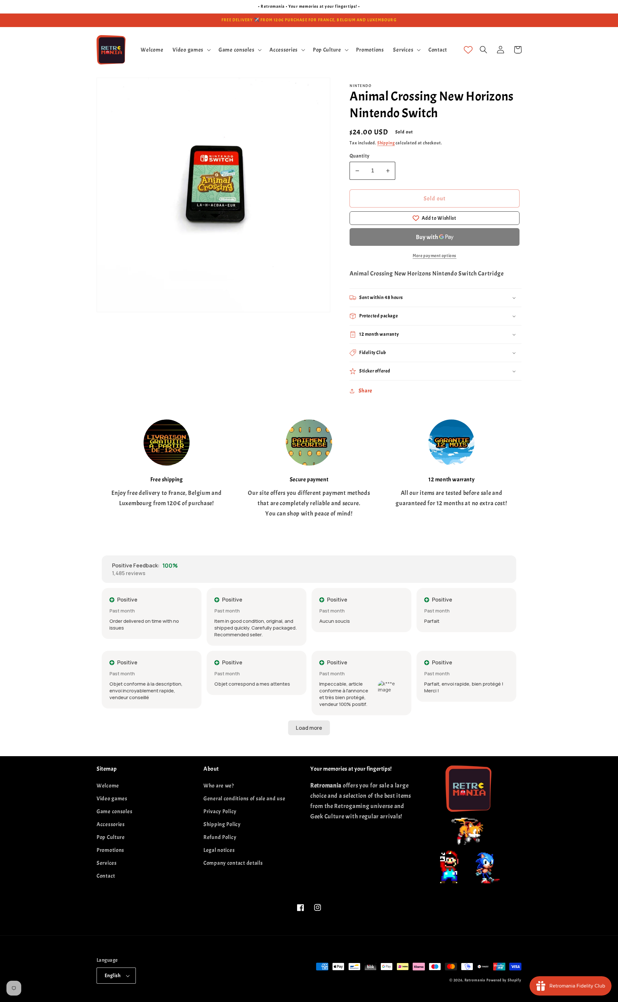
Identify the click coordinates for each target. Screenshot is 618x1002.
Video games (112, 798)
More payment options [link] (434, 255)
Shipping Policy (222, 824)
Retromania (474, 980)
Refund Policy (219, 837)
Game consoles (114, 811)
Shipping (386, 143)
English (112, 975)
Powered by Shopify (503, 980)
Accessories (111, 824)
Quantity (360, 156)
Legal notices (219, 850)
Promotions (110, 850)
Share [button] (365, 390)
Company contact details (233, 863)
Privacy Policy (220, 811)
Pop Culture (111, 837)
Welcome (108, 785)
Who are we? (218, 785)
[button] (191, 50)
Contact (106, 875)
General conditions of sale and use (244, 798)
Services (107, 863)
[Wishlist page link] (468, 49)
